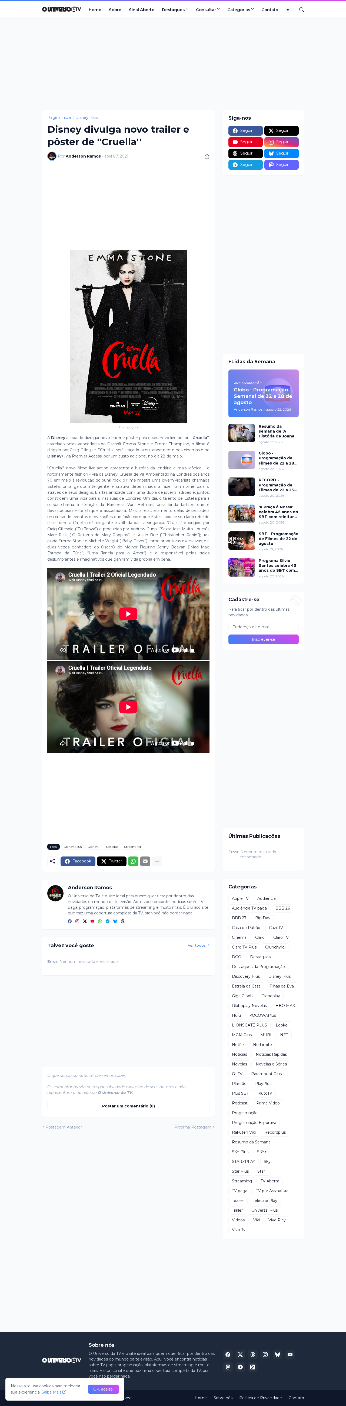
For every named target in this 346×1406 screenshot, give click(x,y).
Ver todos (197, 945)
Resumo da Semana (251, 1142)
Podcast (240, 1103)
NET (284, 1034)
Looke (282, 1025)
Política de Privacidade (260, 1397)
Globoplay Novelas (249, 1005)
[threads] (123, 921)
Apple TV (240, 898)
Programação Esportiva (254, 1122)
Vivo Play (277, 1220)
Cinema (239, 937)
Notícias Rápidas (271, 1054)
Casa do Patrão (246, 927)
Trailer (237, 1210)
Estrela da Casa (246, 986)
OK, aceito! (103, 1389)
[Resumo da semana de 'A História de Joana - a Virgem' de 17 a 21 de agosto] (241, 433)
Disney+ (94, 847)
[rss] (253, 1367)
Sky (267, 1161)
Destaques (173, 9)
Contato (269, 9)
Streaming (132, 847)
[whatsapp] (100, 921)
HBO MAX (285, 1005)
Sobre (115, 9)
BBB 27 (239, 917)
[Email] (145, 861)
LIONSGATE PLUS (249, 1025)
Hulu (236, 1015)
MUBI (265, 1034)
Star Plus (240, 1171)
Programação (245, 1112)
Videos (238, 1220)
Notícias (112, 847)
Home (95, 9)
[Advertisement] (173, 64)
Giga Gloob (242, 995)
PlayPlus (263, 1083)
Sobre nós (223, 1397)
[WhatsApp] (133, 861)
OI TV (237, 1073)
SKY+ (262, 1151)
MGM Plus (242, 1034)
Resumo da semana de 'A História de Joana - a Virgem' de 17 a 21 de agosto (278, 431)
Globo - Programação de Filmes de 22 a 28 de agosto (276, 458)
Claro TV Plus (244, 947)
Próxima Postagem (192, 1127)
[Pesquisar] (299, 9)
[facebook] (70, 921)
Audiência (266, 898)
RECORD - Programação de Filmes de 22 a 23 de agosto (276, 485)
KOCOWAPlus (262, 1015)
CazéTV (276, 927)
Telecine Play (265, 1200)
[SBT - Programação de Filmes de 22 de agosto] (241, 540)
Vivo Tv (238, 1229)
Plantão (239, 1083)
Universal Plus (264, 1210)
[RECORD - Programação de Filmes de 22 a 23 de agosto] (241, 487)
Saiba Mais (51, 1392)
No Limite (262, 1044)
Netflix (238, 1044)
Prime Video (268, 1103)
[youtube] (92, 921)
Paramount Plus (266, 1073)
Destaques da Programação (258, 966)
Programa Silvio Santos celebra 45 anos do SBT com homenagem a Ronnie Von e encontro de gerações (277, 565)
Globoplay (270, 995)
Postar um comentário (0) (128, 1106)
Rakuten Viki (244, 1132)
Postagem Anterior (63, 1127)
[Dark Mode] (289, 9)
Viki (256, 1220)
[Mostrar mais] (157, 861)
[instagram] (77, 921)
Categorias (238, 9)
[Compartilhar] (204, 156)
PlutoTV (264, 1093)
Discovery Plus (246, 976)
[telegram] (107, 921)
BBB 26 (282, 908)
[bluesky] (115, 921)
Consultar (206, 9)
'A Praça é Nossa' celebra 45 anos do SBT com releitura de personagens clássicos (278, 512)
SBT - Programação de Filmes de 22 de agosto (278, 538)
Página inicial (59, 117)
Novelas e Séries (271, 1064)
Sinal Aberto (141, 9)
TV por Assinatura (272, 1190)
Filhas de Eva (281, 986)
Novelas (239, 1064)
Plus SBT (240, 1093)
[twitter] (85, 921)
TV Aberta (270, 1181)
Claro (260, 937)
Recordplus (275, 1132)
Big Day (262, 917)
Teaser (238, 1200)
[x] (240, 1354)
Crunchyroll (275, 947)
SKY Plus (240, 1151)
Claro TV (281, 937)
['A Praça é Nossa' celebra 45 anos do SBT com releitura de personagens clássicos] (241, 514)
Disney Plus (86, 117)
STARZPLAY (243, 1161)
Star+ (262, 1171)
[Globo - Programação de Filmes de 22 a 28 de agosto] (241, 460)
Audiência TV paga (249, 908)
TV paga (239, 1190)
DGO (236, 956)
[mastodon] (228, 1367)
